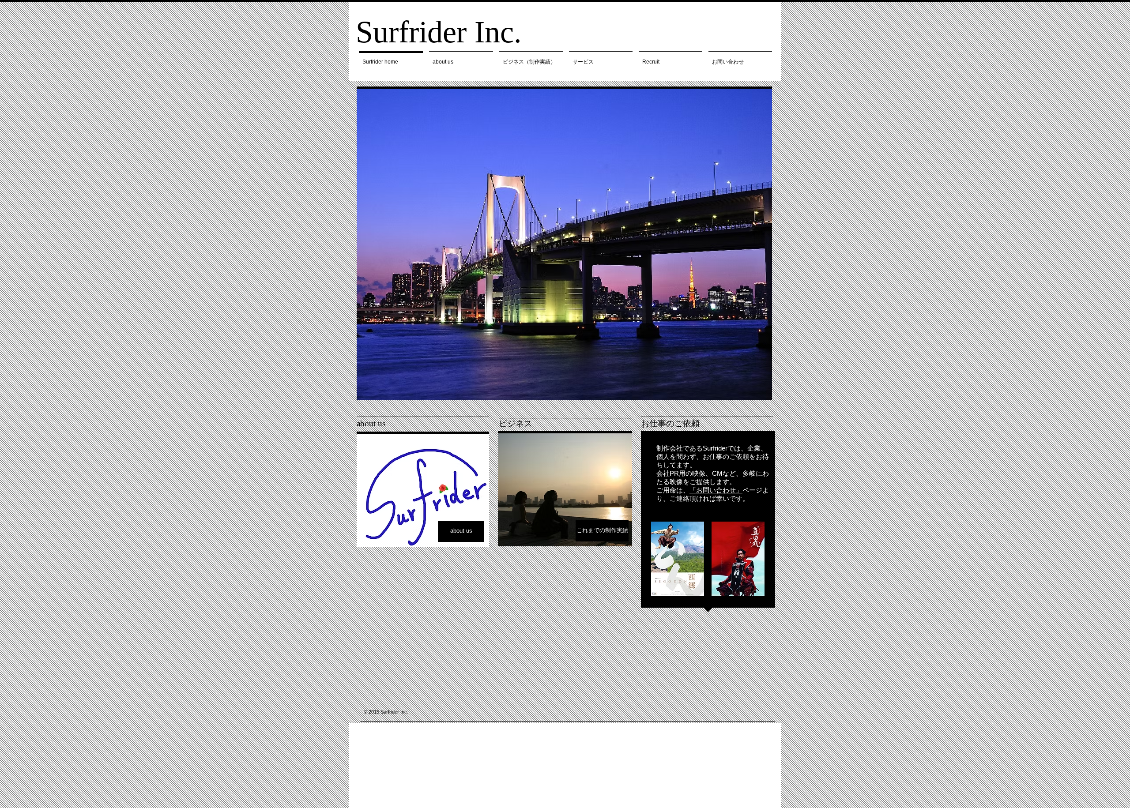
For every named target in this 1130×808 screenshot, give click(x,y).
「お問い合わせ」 (715, 490)
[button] (564, 244)
